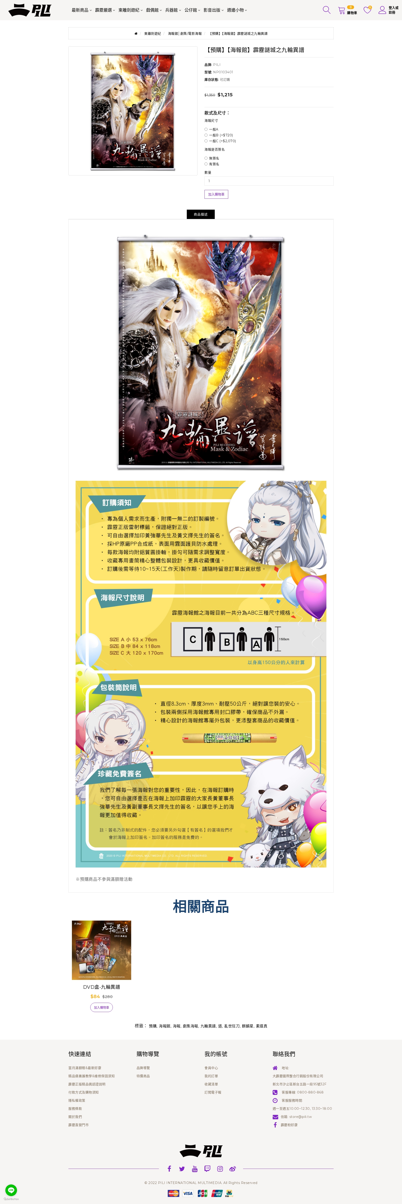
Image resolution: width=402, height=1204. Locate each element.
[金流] (201, 1193)
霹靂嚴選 (103, 10)
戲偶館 (152, 10)
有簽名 (214, 164)
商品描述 (201, 214)
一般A (213, 129)
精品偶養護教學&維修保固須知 (91, 1076)
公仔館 (190, 10)
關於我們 (75, 1117)
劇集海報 (190, 1026)
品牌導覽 (143, 1068)
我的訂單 (211, 1076)
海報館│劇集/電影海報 (185, 33)
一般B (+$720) (221, 135)
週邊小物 (235, 10)
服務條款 (75, 1108)
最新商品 (80, 10)
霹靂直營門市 (78, 1125)
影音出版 (212, 10)
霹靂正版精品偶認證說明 (87, 1084)
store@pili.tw (300, 1117)
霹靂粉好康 (289, 1125)
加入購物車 (216, 194)
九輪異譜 (208, 1026)
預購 (153, 1026)
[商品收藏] (80, 1009)
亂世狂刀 (232, 1026)
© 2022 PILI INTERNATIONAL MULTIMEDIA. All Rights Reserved (201, 1183)
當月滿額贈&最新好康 (84, 1068)
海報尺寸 (211, 120)
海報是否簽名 (214, 149)
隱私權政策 (76, 1100)
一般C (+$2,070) (222, 141)
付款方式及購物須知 (83, 1092)
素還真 (262, 1026)
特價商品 (143, 1076)
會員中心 (211, 1068)
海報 (177, 1026)
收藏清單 (211, 1084)
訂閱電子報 (212, 1092)
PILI (217, 65)
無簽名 (214, 158)
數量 (207, 172)
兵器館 (171, 10)
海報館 (165, 1026)
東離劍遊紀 (128, 10)
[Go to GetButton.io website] (11, 1199)
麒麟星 (248, 1026)
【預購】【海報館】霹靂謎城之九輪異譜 (238, 33)
